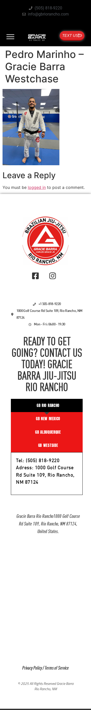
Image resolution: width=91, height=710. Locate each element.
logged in (37, 187)
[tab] (47, 405)
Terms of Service (57, 668)
